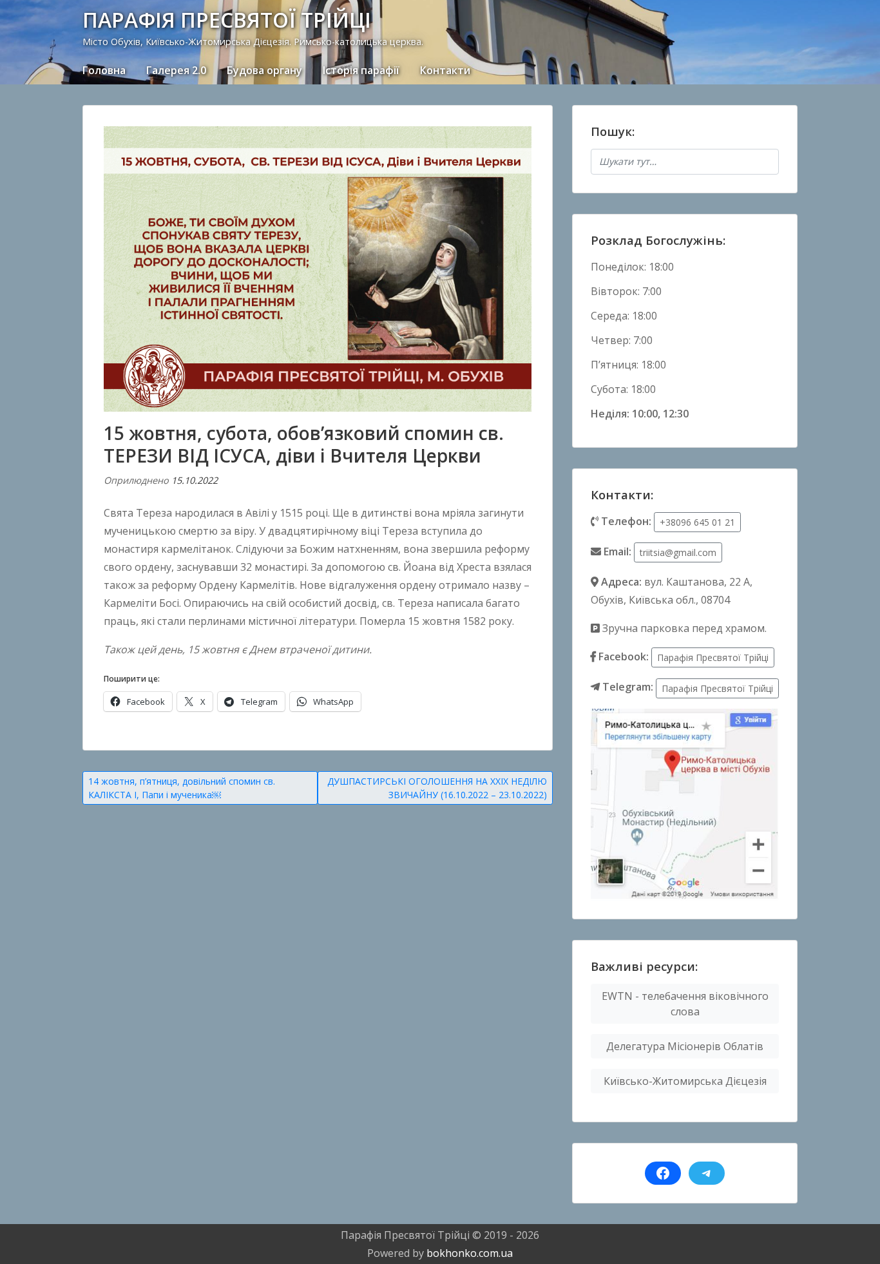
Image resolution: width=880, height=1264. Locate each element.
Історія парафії (361, 70)
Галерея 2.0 (176, 70)
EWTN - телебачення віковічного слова (685, 1004)
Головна (104, 70)
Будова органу (264, 70)
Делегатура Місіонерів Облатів (684, 1046)
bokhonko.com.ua (469, 1253)
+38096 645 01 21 (697, 522)
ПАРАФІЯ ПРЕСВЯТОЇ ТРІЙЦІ (226, 20)
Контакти (445, 70)
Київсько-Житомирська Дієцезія (685, 1081)
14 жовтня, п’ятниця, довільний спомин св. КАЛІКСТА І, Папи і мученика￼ (181, 788)
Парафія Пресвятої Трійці (713, 657)
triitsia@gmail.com (678, 552)
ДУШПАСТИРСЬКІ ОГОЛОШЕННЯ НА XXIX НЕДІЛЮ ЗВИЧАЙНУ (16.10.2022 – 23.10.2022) (437, 788)
